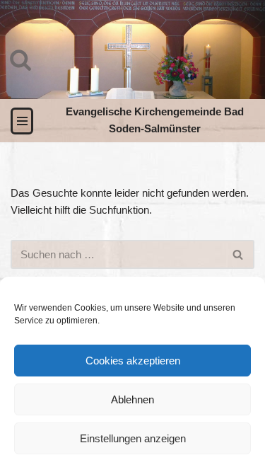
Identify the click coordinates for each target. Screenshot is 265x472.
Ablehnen (132, 399)
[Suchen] (20, 59)
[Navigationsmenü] (22, 121)
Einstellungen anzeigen (133, 438)
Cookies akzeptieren (133, 361)
